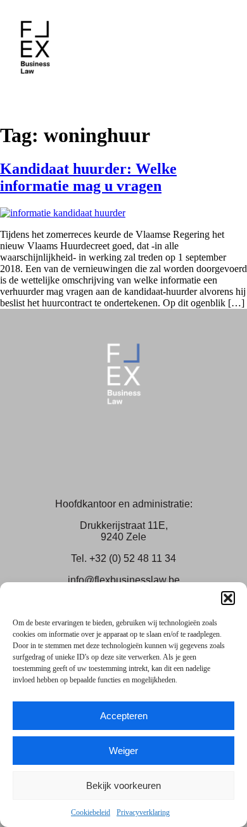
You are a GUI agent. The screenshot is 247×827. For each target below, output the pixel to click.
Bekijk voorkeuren (123, 785)
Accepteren (124, 715)
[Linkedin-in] (146, 444)
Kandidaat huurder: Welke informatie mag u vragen (88, 177)
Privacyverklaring (143, 812)
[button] (228, 598)
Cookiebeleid (90, 812)
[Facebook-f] (102, 444)
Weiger (123, 750)
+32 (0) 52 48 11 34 (132, 558)
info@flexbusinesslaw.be (124, 580)
